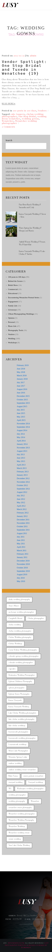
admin (33, 55)
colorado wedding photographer (21, 663)
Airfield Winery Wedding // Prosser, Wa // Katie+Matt (32, 243)
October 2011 (22, 526)
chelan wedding (15, 625)
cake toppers (18, 114)
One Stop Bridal (27, 116)
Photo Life (12, 326)
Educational (12, 293)
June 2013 (21, 458)
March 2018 (22, 375)
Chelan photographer (36, 618)
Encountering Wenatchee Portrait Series (23, 298)
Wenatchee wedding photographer (19, 122)
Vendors (42, 110)
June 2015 (21, 413)
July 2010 (21, 578)
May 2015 (21, 417)
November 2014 (23, 423)
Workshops (12, 343)
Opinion (11, 318)
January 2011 (22, 557)
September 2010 (23, 571)
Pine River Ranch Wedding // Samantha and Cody (30, 206)
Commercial (13, 289)
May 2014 (21, 437)
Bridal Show (13, 285)
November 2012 (23, 482)
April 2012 (21, 506)
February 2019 (23, 365)
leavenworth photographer (18, 732)
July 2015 (21, 410)
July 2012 (21, 495)
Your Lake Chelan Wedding (19, 845)
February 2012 (23, 513)
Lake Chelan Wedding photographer (22, 713)
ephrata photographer (16, 688)
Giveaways (12, 310)
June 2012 (21, 499)
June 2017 (21, 386)
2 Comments (8, 126)
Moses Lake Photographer (18, 751)
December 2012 (23, 478)
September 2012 (23, 489)
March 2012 (22, 509)
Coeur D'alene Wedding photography (23, 650)
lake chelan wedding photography (21, 719)
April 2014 (21, 441)
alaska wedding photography (19, 599)
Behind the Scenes (15, 281)
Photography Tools (15, 330)
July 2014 (21, 434)
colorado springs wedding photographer (24, 656)
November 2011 (23, 523)
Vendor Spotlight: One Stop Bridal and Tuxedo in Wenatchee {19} (24, 68)
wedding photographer (17, 795)
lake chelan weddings (17, 726)
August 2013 (22, 451)
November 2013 (23, 448)
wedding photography (17, 801)
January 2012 (22, 516)
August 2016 (22, 389)
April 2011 (21, 547)
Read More (8, 104)
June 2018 (21, 369)
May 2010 (21, 581)
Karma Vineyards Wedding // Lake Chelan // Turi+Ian (32, 252)
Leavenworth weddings (17, 744)
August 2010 (22, 574)
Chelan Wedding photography (20, 637)
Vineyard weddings (35, 782)
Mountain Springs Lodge (18, 757)
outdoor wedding (15, 763)
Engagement (13, 302)
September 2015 (23, 403)
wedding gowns (30, 118)
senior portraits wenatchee (33, 776)
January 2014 (22, 444)
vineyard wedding (15, 782)
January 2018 (22, 379)
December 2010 (23, 561)
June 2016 (21, 393)
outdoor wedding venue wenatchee (22, 770)
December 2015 (23, 396)
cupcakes (12, 669)
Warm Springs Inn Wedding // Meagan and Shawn (30, 229)
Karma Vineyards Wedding (19, 707)
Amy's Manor (14, 606)
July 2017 (21, 382)
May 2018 (21, 372)
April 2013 (21, 465)
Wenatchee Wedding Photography (21, 820)
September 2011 (23, 530)
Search (9, 140)
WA (10, 789)
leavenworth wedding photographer (22, 738)
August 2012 (22, 492)
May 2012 (21, 502)
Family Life (12, 306)
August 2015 (22, 406)
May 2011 (21, 544)
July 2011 (20, 537)
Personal (11, 322)
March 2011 (21, 550)
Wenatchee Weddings (17, 826)
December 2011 (23, 520)
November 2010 (23, 564)
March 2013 (22, 468)
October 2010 (22, 568)
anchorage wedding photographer (21, 612)
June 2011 (21, 540)
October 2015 (22, 400)
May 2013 (21, 461)
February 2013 (23, 472)
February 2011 (22, 554)
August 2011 (22, 533)
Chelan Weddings (15, 644)
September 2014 (23, 427)
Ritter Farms (13, 776)
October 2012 (22, 485)
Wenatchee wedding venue (19, 833)
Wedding (11, 339)
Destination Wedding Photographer (22, 675)
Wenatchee (8, 121)
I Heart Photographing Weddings (21, 314)
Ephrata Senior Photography (19, 694)
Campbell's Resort (15, 618)
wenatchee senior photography (20, 808)
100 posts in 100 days (24, 110)
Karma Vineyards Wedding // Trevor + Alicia (32, 215)
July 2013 (21, 454)
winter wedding (15, 839)
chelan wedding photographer (20, 631)
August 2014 (22, 430)
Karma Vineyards (15, 700)
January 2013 (22, 475)
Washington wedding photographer (30, 789)
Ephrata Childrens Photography (20, 681)
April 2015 (21, 420)
